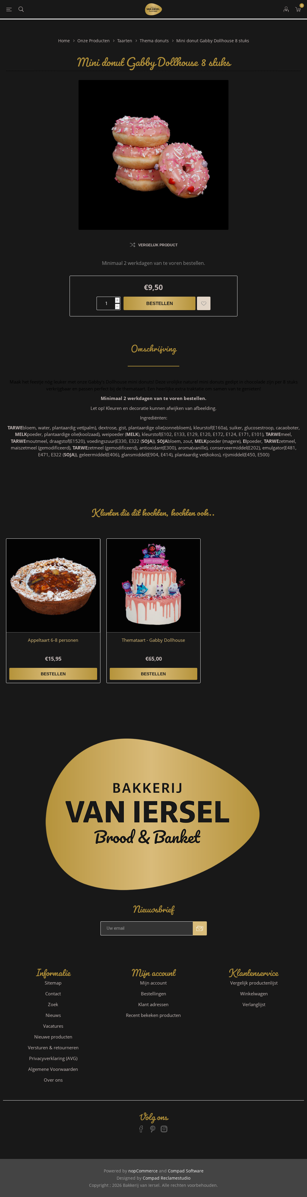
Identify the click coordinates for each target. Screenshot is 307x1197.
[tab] (153, 345)
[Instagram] (164, 1126)
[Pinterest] (152, 1126)
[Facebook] (141, 1126)
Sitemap (53, 983)
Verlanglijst (254, 1004)
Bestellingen (153, 994)
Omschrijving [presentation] (153, 345)
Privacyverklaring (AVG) (53, 1058)
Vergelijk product (157, 245)
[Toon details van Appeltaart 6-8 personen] (53, 586)
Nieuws (53, 1015)
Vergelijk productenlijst (254, 983)
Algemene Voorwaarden (53, 1069)
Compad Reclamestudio (166, 1178)
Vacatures (53, 1026)
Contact (53, 994)
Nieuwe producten (53, 1037)
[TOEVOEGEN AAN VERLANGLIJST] (203, 303)
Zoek (53, 1004)
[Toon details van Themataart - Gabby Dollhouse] (154, 586)
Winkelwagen (254, 994)
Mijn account (153, 983)
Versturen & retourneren (53, 1047)
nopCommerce (143, 1171)
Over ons (53, 1080)
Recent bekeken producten (153, 1015)
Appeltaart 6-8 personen (53, 640)
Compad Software (186, 1171)
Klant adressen (153, 1004)
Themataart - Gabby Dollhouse (153, 640)
